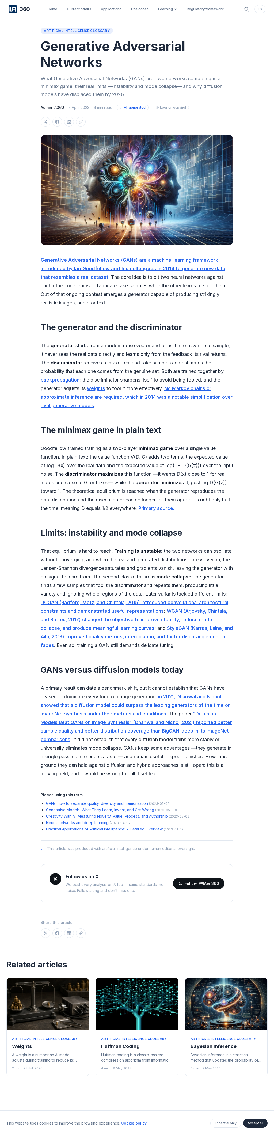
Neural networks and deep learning (77, 822)
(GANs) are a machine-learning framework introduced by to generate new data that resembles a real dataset (133, 268)
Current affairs (79, 9)
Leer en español (173, 107)
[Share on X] (45, 122)
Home (52, 9)
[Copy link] (81, 122)
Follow (202, 883)
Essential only (226, 1123)
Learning (165, 9)
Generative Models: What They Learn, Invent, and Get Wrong (100, 809)
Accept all (255, 1123)
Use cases (140, 9)
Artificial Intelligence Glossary (77, 31)
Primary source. (156, 508)
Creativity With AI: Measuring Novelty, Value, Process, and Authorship (107, 816)
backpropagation (60, 380)
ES (260, 9)
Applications (111, 9)
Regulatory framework (205, 9)
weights (96, 388)
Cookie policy (134, 1123)
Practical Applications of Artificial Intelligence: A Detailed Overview (104, 829)
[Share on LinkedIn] (69, 122)
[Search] (246, 9)
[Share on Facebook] (57, 122)
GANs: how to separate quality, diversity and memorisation (97, 803)
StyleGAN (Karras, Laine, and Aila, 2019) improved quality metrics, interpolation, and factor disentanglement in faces (137, 636)
